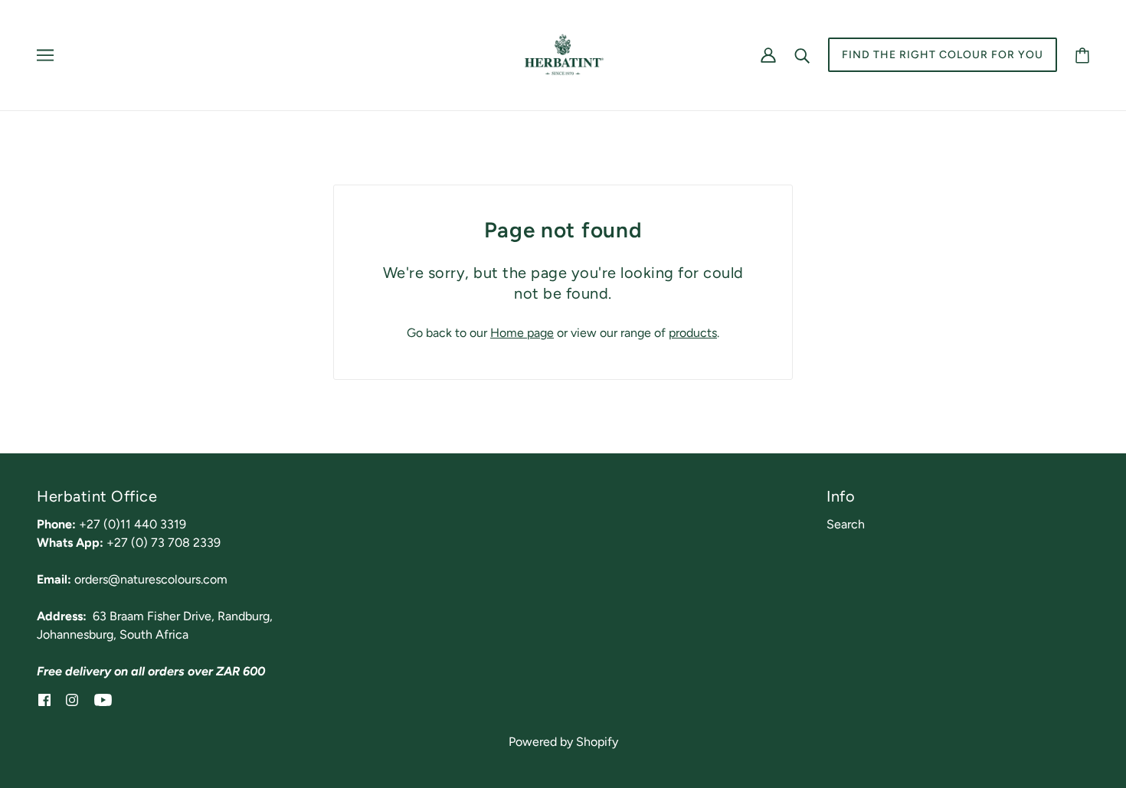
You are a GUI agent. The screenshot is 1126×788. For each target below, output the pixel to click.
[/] (563, 54)
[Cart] (1082, 55)
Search (845, 524)
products (693, 332)
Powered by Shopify (563, 741)
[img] (44, 699)
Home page (522, 332)
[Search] (802, 55)
